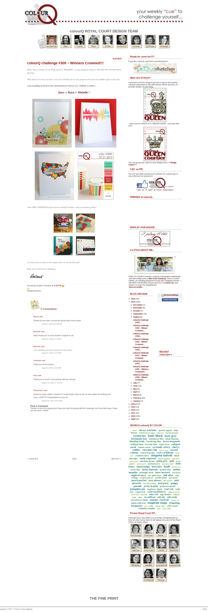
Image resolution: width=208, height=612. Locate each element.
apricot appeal (165, 430)
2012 (133, 410)
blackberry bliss (156, 439)
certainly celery (161, 447)
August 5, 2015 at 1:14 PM (51, 339)
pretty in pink (151, 486)
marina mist (165, 470)
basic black (155, 435)
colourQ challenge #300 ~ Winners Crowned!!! (65, 63)
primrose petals (167, 486)
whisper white (160, 506)
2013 (133, 407)
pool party (163, 483)
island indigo (143, 466)
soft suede (172, 497)
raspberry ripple (154, 489)
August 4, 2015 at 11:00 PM (52, 324)
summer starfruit (159, 499)
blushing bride (137, 441)
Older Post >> (116, 459)
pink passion (167, 480)
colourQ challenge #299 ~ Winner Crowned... (141, 377)
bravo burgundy (171, 441)
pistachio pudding (149, 483)
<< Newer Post (33, 459)
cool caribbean (165, 452)
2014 (133, 404)
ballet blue (160, 433)
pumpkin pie (137, 488)
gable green (176, 459)
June (135, 386)
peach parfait (139, 480)
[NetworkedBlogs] (170, 295)
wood (158, 508)
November (138, 308)
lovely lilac (135, 470)
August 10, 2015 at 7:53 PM (52, 383)
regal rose (140, 492)
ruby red (153, 494)
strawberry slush (139, 500)
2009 (133, 419)
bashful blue (139, 436)
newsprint (176, 472)
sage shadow (165, 494)
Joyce (61, 92)
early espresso (148, 458)
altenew (134, 430)
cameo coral (144, 447)
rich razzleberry (156, 491)
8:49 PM (57, 286)
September (138, 314)
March (136, 395)
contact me (169, 283)
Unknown (37, 360)
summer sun (175, 500)
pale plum (173, 478)
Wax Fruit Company (157, 279)
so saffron (149, 497)
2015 (133, 302)
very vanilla (148, 506)
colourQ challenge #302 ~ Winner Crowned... (141, 341)
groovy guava (141, 464)
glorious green (147, 461)
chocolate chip (150, 450)
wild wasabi (172, 506)
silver (140, 497)
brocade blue (151, 444)
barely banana (172, 433)
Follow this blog (169, 300)
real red (168, 489)
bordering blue (153, 441)
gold (171, 461)
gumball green (154, 464)
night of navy (138, 475)
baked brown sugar (147, 433)
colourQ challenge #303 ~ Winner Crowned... (141, 328)
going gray (162, 461)
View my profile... (136, 287)
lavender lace (176, 467)
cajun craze (164, 444)
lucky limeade (150, 469)
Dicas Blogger (27, 609)
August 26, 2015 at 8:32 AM (52, 401)
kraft (167, 466)
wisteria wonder (146, 508)
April (135, 392)
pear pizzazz (155, 480)
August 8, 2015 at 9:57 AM (51, 368)
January (137, 401)
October (137, 311)
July (135, 383)
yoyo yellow (166, 508)
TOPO (204, 609)
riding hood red (173, 492)
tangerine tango (157, 502)
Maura (36, 317)
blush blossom (172, 439)
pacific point (161, 478)
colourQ (3, 609)
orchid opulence (146, 478)
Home (74, 459)
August (136, 317)
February (137, 398)
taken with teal (138, 503)
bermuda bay (139, 438)
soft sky (161, 497)
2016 (133, 299)
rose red (144, 494)
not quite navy (154, 475)
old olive (168, 475)
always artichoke (148, 430)
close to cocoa (163, 450)
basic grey (170, 435)
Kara (71, 92)
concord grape (147, 452)
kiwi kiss (157, 466)
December (138, 305)
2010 (133, 416)
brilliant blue (136, 444)
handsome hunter (168, 464)
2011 (133, 413)
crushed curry (142, 455)
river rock (135, 494)
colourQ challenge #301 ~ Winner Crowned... (141, 355)
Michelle (83, 92)
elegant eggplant (164, 459)
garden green (134, 461)
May (135, 389)
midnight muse (146, 472)
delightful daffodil (161, 455)
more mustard (162, 472)
